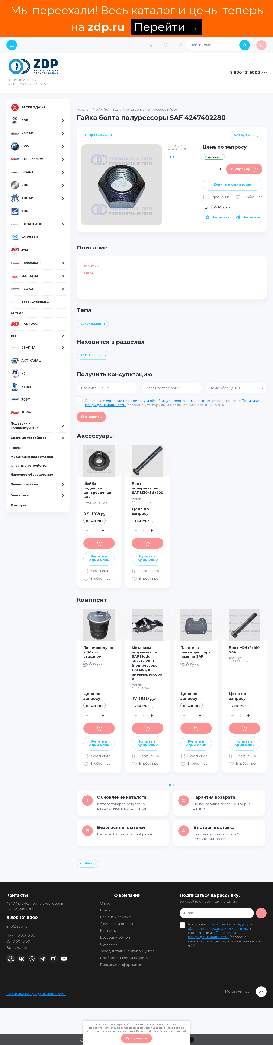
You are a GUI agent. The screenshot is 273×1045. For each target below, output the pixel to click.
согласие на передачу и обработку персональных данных (158, 401)
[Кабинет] (182, 45)
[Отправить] (261, 913)
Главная (84, 109)
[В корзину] (99, 543)
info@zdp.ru (17, 926)
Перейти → (166, 27)
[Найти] (244, 45)
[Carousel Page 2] (173, 785)
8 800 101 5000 (245, 73)
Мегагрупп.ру (237, 991)
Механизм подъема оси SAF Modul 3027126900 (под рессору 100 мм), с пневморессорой (147, 663)
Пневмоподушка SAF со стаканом (98, 652)
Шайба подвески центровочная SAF (97, 490)
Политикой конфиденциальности (212, 935)
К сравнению (219, 197)
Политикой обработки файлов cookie (161, 1031)
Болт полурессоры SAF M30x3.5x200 (147, 488)
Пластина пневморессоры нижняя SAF (195, 652)
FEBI (171, 156)
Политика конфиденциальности (36, 994)
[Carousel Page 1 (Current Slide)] (170, 785)
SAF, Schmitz (107, 109)
